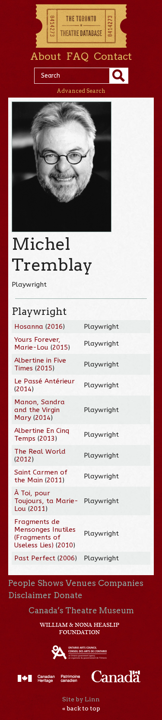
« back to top (81, 708)
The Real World (40, 451)
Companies (120, 583)
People (21, 583)
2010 (65, 545)
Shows (51, 583)
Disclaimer (29, 595)
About (45, 56)
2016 (55, 327)
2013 (47, 438)
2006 (67, 558)
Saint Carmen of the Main (40, 476)
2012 (24, 459)
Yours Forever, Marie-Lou (37, 343)
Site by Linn (81, 699)
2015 (60, 347)
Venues (81, 583)
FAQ (77, 56)
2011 (54, 480)
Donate (68, 595)
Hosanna (28, 327)
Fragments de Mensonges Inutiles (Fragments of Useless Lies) (45, 533)
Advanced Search (81, 91)
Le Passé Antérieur (44, 381)
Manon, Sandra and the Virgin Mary (39, 410)
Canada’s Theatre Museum (81, 610)
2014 (24, 389)
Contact (113, 56)
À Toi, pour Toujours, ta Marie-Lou (46, 501)
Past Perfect (34, 558)
